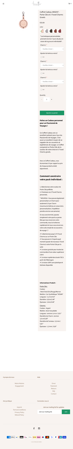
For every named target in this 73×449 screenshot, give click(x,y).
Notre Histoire (19, 383)
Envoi (54, 383)
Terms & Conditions (19, 410)
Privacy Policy (19, 412)
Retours (53, 388)
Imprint (19, 407)
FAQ (53, 391)
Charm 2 (43, 61)
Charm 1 (43, 45)
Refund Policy (19, 415)
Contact (53, 394)
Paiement (53, 386)
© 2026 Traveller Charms (36, 442)
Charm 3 (43, 77)
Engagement (19, 386)
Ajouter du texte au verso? (48, 53)
